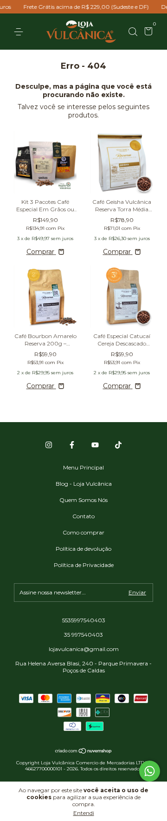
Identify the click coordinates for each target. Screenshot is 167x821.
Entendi (83, 812)
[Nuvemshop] (84, 752)
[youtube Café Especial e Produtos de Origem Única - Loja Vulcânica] (95, 445)
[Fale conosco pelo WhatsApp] (149, 771)
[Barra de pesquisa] (133, 32)
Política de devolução (83, 548)
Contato (83, 516)
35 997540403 (83, 634)
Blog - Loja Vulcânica (84, 483)
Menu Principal (83, 467)
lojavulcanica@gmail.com (84, 648)
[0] (147, 32)
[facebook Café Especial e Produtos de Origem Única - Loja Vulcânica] (72, 445)
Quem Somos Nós (83, 499)
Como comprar (83, 532)
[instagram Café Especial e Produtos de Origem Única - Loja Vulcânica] (48, 445)
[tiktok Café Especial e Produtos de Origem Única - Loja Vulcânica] (118, 445)
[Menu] (20, 32)
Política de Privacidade (84, 564)
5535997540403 (83, 620)
